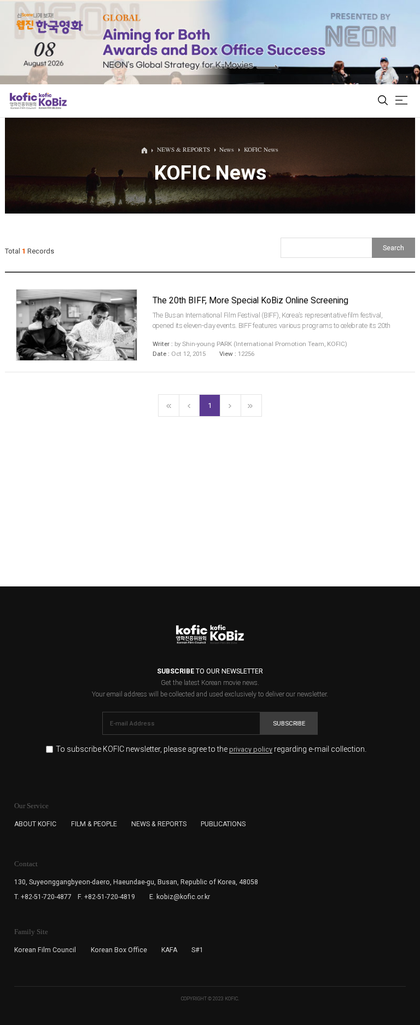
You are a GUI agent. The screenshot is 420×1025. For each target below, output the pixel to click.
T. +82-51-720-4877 (43, 897)
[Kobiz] (52, 101)
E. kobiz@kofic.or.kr (179, 897)
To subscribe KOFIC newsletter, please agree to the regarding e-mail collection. (211, 749)
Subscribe (289, 723)
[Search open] (383, 101)
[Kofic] (23, 101)
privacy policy (250, 749)
